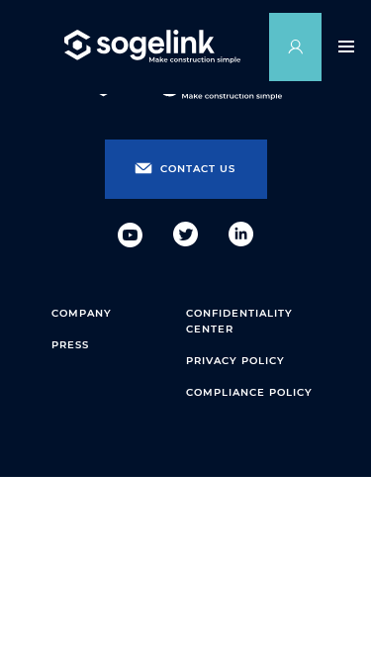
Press (70, 344)
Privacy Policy (235, 360)
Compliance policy (249, 392)
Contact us (197, 168)
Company (81, 313)
